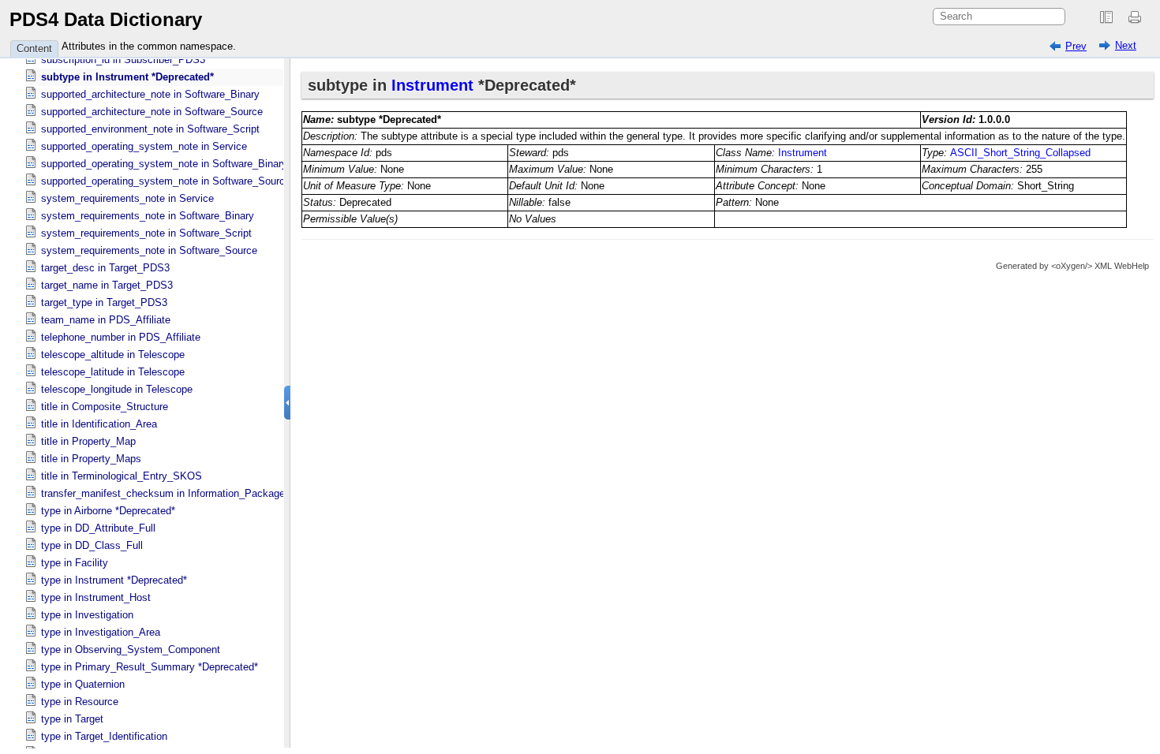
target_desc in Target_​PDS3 (105, 268)
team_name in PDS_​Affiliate (105, 320)
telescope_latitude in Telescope (113, 372)
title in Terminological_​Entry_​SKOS (121, 476)
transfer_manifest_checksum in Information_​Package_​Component (191, 493)
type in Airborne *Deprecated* (108, 511)
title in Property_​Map (88, 441)
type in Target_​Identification (104, 736)
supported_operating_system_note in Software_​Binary (164, 164)
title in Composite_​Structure (104, 406)
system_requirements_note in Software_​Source (149, 250)
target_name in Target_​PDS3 (107, 285)
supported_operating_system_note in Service (144, 146)
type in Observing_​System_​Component (130, 649)
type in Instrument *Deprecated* (114, 580)
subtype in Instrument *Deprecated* (127, 77)
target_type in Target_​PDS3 (104, 302)
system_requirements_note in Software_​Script (146, 233)
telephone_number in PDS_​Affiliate (120, 337)
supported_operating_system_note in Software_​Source (165, 181)
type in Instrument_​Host (96, 597)
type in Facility (74, 563)
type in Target (72, 719)
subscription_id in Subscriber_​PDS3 (123, 59)
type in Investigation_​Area (100, 632)
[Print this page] (1137, 17)
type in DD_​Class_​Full (92, 545)
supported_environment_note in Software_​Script (150, 129)
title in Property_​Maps (91, 459)
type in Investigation (87, 615)
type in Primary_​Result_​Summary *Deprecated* (149, 667)
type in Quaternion (83, 684)
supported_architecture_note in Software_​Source (152, 112)
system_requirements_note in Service (127, 198)
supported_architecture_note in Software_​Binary (150, 94)
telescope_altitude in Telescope (113, 354)
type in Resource (79, 701)
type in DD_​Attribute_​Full (98, 528)
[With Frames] (1106, 17)
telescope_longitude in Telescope (117, 389)
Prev (1076, 46)
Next (1125, 45)
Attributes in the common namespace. (149, 46)
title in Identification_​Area (99, 424)
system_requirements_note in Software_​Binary (147, 216)
